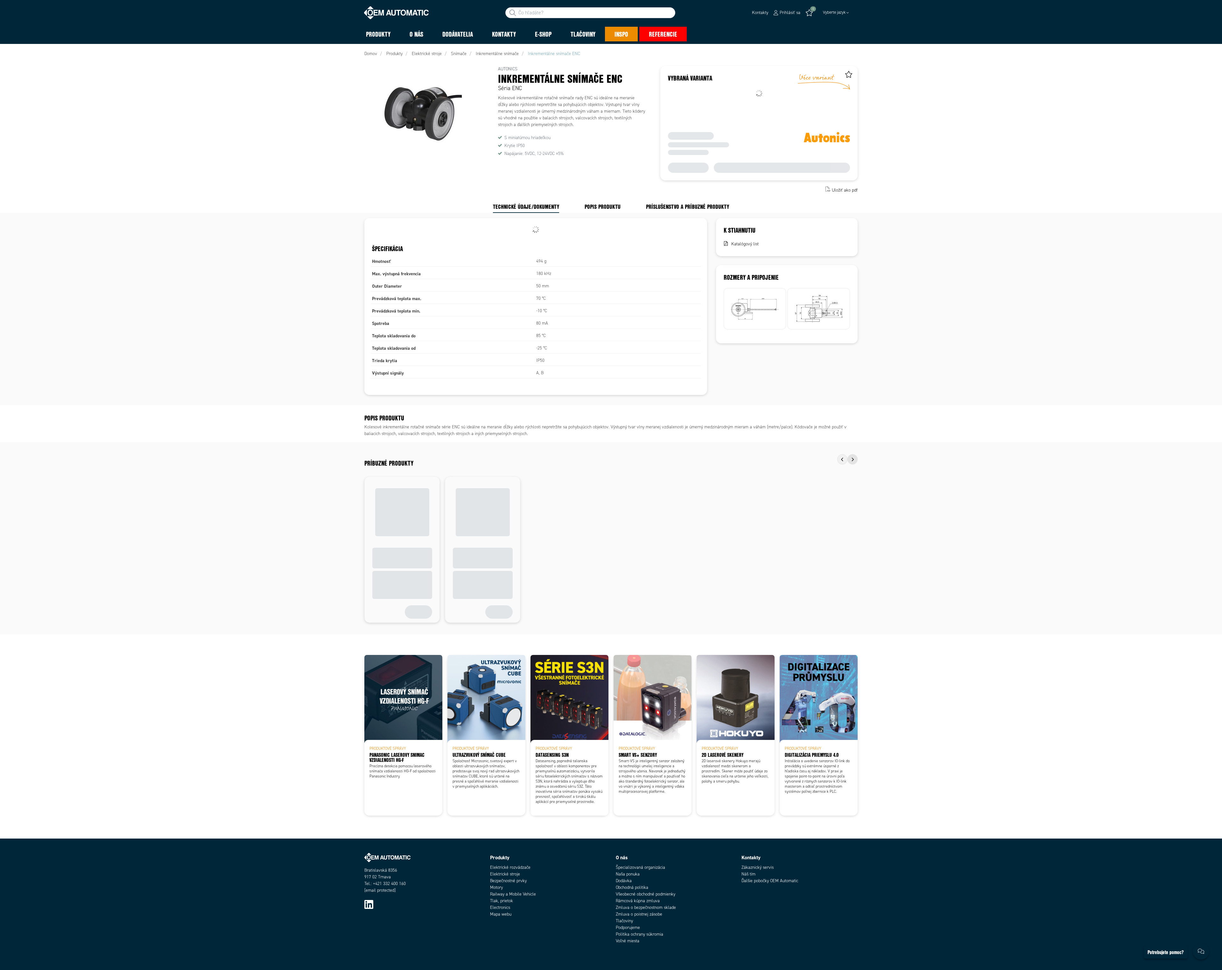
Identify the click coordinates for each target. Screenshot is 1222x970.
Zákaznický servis (757, 867)
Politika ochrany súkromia (639, 934)
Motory (496, 887)
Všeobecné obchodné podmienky (645, 894)
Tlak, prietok (501, 900)
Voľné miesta (627, 941)
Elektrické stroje (505, 874)
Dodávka (624, 880)
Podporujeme (628, 927)
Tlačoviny (624, 921)
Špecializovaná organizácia (640, 867)
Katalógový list (745, 244)
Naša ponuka (628, 874)
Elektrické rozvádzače (510, 867)
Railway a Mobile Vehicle (513, 894)
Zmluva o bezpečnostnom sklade (646, 907)
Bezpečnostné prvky (508, 880)
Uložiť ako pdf (845, 190)
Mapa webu (500, 914)
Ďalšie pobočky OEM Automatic (769, 880)
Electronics (500, 907)
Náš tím (748, 874)
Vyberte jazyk (834, 12)
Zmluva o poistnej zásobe (639, 914)
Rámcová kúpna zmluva (638, 900)
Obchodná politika (632, 887)
